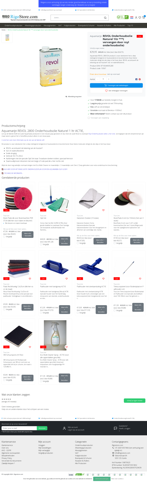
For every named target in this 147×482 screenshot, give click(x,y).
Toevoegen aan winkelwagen (118, 85)
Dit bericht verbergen (101, 479)
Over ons (5, 448)
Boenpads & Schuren (86, 25)
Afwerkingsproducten (33, 25)
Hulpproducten (69, 25)
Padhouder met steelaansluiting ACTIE (91, 286)
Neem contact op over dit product (118, 114)
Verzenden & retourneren (11, 461)
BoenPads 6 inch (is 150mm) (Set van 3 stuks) (128, 219)
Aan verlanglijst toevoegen (118, 91)
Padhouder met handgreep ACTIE (53, 286)
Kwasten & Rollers (104, 25)
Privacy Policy (7, 458)
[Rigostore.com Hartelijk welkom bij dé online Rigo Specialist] (24, 17)
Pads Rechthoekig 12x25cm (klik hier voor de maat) (18, 287)
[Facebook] (136, 79)
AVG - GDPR (6, 450)
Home (3, 30)
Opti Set (43, 218)
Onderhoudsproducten (13, 25)
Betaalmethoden (8, 455)
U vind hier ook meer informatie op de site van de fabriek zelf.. (23, 140)
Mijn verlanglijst (44, 450)
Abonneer (42, 428)
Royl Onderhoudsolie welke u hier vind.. (102, 134)
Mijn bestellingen (44, 448)
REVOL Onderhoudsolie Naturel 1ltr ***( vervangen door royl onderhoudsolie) (33, 30)
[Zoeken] (105, 17)
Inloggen (41, 445)
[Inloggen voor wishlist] (30, 210)
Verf (59, 25)
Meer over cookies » (117, 479)
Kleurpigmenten (50, 25)
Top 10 (130, 25)
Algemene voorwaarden (11, 453)
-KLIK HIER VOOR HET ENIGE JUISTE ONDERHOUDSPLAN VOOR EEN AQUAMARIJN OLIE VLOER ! (35, 169)
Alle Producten (119, 25)
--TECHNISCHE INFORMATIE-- (13, 173)
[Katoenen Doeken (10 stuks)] (92, 199)
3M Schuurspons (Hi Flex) (13, 355)
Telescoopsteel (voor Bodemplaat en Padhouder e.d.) (129, 287)
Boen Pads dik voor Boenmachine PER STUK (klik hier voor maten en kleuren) (18, 219)
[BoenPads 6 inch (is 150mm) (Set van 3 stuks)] (129, 199)
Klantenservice (7, 445)
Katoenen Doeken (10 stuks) (88, 218)
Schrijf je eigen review (97, 48)
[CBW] (80, 474)
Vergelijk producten (45, 453)
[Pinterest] (140, 79)
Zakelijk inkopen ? (8, 463)
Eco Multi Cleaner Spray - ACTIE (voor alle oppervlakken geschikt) (54, 356)
